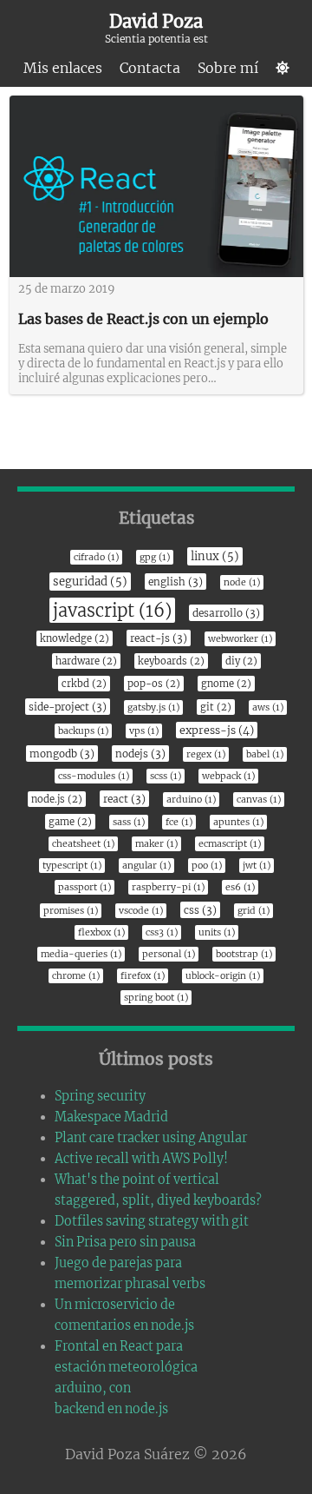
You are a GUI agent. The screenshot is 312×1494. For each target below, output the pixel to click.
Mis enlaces (62, 67)
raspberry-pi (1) (168, 887)
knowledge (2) (74, 638)
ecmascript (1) (229, 843)
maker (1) (156, 843)
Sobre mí (228, 67)
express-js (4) (216, 730)
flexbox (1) (101, 932)
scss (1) (165, 776)
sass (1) (129, 822)
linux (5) (215, 556)
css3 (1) (162, 932)
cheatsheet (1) (83, 843)
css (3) (200, 909)
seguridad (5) (90, 581)
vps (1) (144, 731)
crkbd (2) (84, 684)
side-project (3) (68, 706)
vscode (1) (141, 910)
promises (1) (70, 910)
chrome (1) (76, 976)
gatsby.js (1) (153, 707)
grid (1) (253, 910)
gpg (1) (155, 557)
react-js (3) (158, 638)
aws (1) (267, 707)
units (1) (216, 932)
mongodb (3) (61, 753)
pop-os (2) (153, 684)
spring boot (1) (156, 997)
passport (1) (84, 887)
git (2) (215, 707)
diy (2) (241, 661)
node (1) (242, 582)
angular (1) (146, 865)
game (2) (70, 822)
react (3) (124, 798)
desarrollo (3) (226, 612)
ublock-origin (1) (222, 976)
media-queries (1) (81, 954)
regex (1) (205, 754)
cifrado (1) (96, 557)
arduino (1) (191, 799)
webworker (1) (240, 639)
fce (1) (179, 822)
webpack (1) (228, 776)
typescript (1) (71, 865)
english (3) (175, 581)
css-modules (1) (93, 776)
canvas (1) (259, 799)
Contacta (150, 67)
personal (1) (168, 954)
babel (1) (264, 754)
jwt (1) (256, 865)
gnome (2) (226, 684)
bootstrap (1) (244, 954)
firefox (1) (142, 976)
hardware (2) (86, 661)
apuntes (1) (238, 822)
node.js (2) (56, 799)
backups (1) (83, 731)
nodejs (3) (140, 753)
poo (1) (207, 865)
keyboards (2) (171, 661)
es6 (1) (240, 887)
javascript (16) (112, 610)
